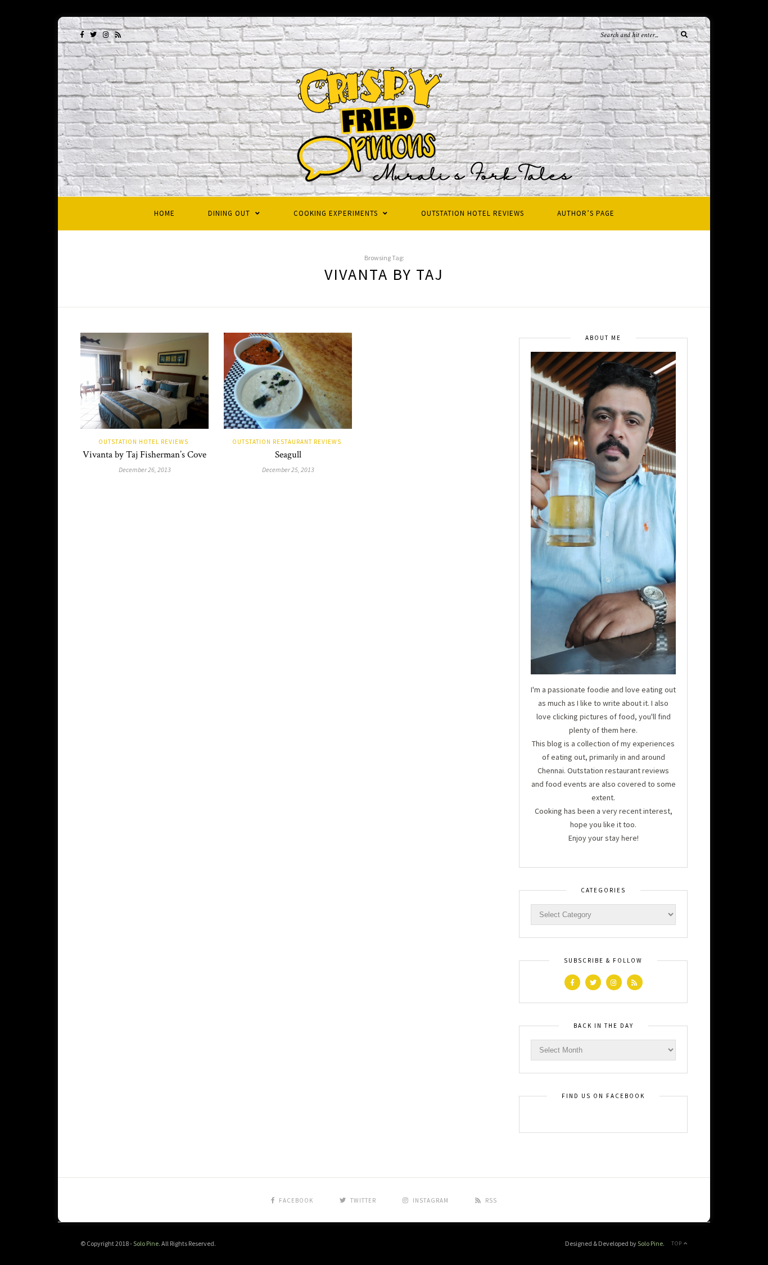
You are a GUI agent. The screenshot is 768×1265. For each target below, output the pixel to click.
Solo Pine (146, 1243)
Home (164, 213)
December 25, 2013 (288, 469)
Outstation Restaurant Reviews (286, 442)
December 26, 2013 (145, 469)
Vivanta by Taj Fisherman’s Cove (144, 454)
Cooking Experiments (335, 213)
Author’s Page (586, 213)
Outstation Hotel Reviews (472, 213)
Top (677, 1243)
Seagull (288, 454)
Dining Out (229, 213)
